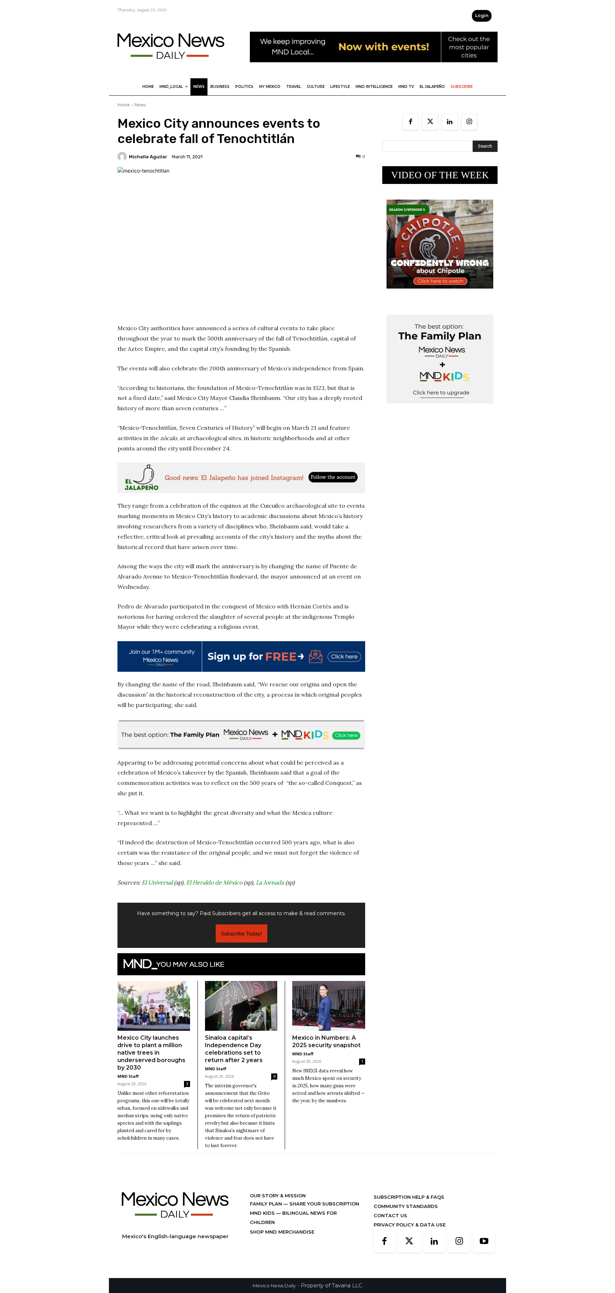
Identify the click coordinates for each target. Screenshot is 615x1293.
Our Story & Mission (278, 1195)
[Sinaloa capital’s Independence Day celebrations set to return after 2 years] (241, 1006)
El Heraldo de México (214, 882)
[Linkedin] (450, 122)
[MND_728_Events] (374, 67)
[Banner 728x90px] (241, 734)
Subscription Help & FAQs (409, 1197)
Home (123, 105)
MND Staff (128, 1076)
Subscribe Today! (241, 933)
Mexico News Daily (274, 1285)
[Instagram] (469, 122)
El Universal (157, 882)
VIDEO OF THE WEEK (440, 175)
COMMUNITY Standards (406, 1206)
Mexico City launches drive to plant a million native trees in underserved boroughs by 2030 (151, 1052)
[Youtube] (484, 1241)
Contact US (390, 1215)
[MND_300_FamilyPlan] (440, 409)
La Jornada (270, 882)
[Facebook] (411, 122)
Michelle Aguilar (148, 156)
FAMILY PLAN (266, 1204)
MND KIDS (263, 1213)
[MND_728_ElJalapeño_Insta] (241, 478)
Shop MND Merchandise (282, 1232)
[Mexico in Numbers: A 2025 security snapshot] (328, 1006)
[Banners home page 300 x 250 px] (440, 294)
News (140, 105)
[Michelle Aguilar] (123, 156)
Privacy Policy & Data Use (410, 1225)
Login (481, 15)
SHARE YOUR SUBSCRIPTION (323, 1204)
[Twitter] (430, 122)
